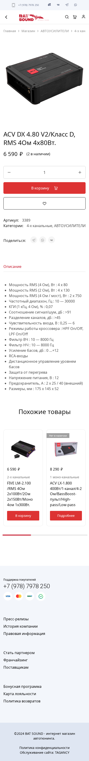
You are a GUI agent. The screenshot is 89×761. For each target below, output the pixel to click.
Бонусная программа (22, 686)
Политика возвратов (21, 701)
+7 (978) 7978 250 (28, 5)
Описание (12, 266)
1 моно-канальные (64, 477)
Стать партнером (19, 652)
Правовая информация (24, 633)
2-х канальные (18, 477)
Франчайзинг (15, 660)
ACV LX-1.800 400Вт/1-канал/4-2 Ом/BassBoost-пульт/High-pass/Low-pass (66, 494)
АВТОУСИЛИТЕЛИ (55, 31)
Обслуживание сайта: (44, 752)
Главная (9, 31)
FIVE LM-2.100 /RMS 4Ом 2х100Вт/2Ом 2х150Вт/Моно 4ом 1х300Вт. (20, 494)
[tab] (13, 266)
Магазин (28, 31)
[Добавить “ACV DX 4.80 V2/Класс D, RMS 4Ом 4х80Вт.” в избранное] (44, 203)
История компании (20, 626)
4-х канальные (39, 225)
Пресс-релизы (16, 618)
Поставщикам (16, 667)
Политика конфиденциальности (44, 747)
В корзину (40, 188)
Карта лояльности (19, 693)
